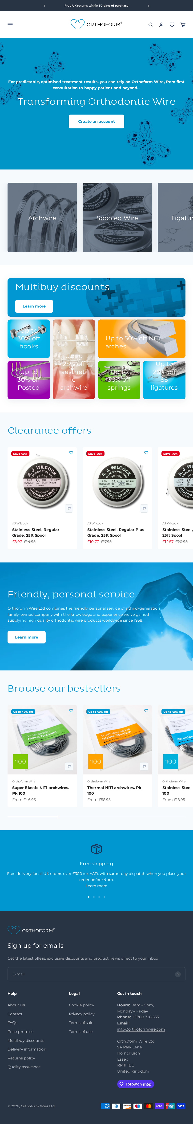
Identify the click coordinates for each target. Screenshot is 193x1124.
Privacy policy (82, 1014)
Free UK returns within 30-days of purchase (96, 5)
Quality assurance (24, 1067)
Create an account (96, 121)
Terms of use (81, 1031)
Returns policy (21, 1058)
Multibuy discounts (26, 1040)
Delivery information (27, 1049)
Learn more (26, 637)
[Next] (148, 5)
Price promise (21, 1031)
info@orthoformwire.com (141, 1029)
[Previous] (44, 5)
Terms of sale (81, 1022)
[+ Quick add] (69, 508)
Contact (15, 1014)
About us (16, 1005)
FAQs (12, 1022)
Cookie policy (81, 1005)
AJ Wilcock (20, 523)
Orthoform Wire (23, 781)
